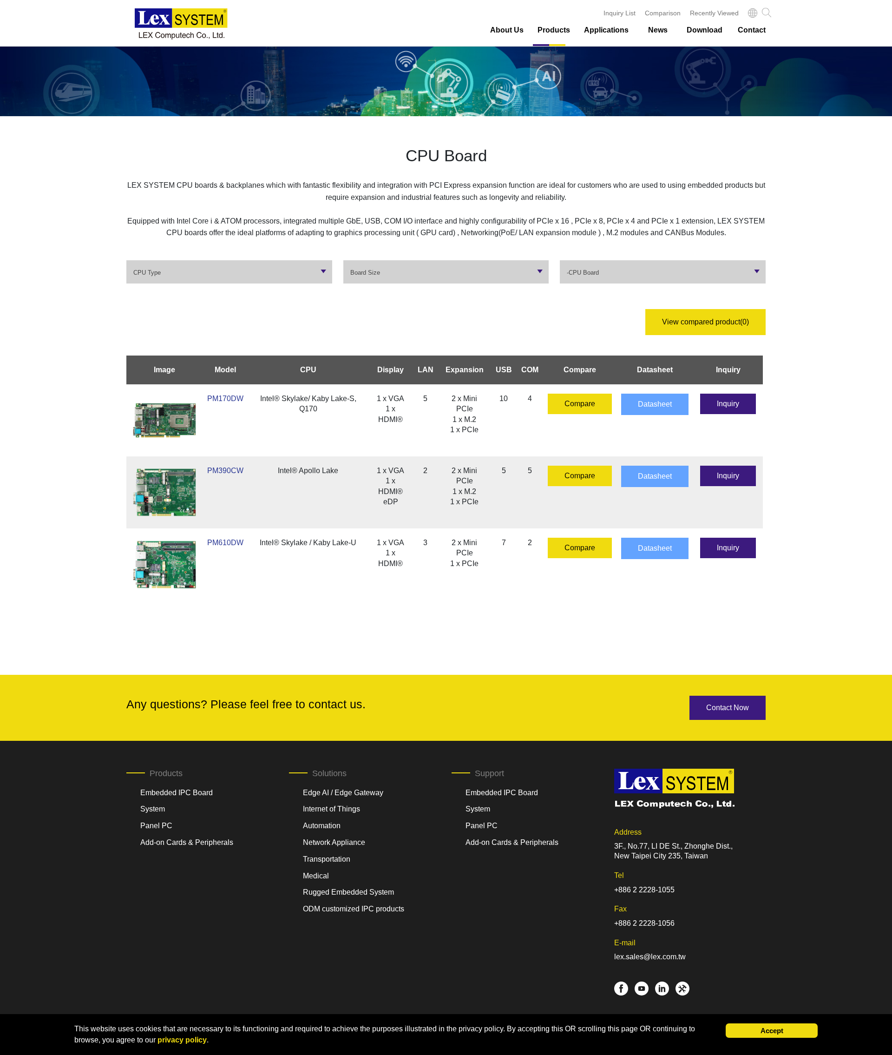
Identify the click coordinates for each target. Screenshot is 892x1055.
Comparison (663, 13)
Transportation (326, 859)
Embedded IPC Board (176, 793)
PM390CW (225, 471)
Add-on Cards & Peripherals (186, 842)
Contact (752, 30)
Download (704, 30)
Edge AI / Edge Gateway (343, 793)
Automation (322, 826)
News (658, 30)
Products (554, 30)
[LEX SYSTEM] (181, 24)
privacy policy (182, 1040)
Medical (316, 876)
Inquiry (728, 404)
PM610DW (225, 543)
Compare (579, 404)
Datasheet (655, 404)
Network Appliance (334, 842)
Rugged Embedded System (348, 892)
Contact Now (727, 708)
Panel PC (156, 826)
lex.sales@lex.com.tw (650, 957)
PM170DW (225, 398)
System (152, 809)
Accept (772, 1031)
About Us (507, 30)
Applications (606, 30)
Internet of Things (331, 809)
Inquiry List (619, 13)
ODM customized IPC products (353, 909)
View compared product (705, 322)
